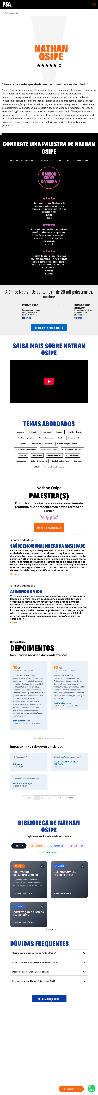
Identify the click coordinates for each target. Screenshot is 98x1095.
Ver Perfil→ (28, 318)
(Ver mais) (6, 125)
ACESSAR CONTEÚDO (22, 894)
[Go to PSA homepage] (7, 4)
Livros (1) (39, 846)
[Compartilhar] (42, 866)
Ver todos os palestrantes (49, 328)
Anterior (28, 798)
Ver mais (14, 574)
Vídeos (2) (58, 846)
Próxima (69, 798)
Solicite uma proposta (49, 527)
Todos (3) (19, 846)
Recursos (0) (51, 852)
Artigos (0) (78, 846)
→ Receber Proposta (71, 1089)
